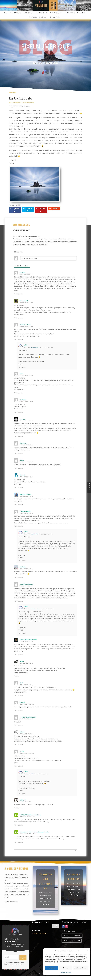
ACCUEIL (9, 13)
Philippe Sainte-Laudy (28, 717)
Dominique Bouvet (26, 584)
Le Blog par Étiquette (71, 940)
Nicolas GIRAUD (25, 494)
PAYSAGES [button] (28, 13)
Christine (23, 400)
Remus (22, 475)
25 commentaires (28, 102)
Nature (19, 102)
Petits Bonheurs (35, 347)
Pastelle (23, 419)
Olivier (22, 732)
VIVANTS (82, 13)
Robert (22, 702)
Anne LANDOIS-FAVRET (28, 640)
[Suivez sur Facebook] (63, 926)
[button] (87, 951)
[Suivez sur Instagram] (66, 926)
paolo (22, 751)
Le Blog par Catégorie (71, 936)
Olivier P (23, 800)
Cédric (26, 345)
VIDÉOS (34, 17)
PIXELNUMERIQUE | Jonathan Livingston (35, 832)
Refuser (65, 968)
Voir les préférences (80, 968)
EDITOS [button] (43, 17)
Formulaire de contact (39, 933)
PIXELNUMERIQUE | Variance (30, 815)
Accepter (52, 968)
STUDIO (70, 13)
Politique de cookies (66, 972)
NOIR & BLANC (42, 13)
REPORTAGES (56, 13)
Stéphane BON (25, 511)
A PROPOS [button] (55, 17)
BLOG (18, 13)
